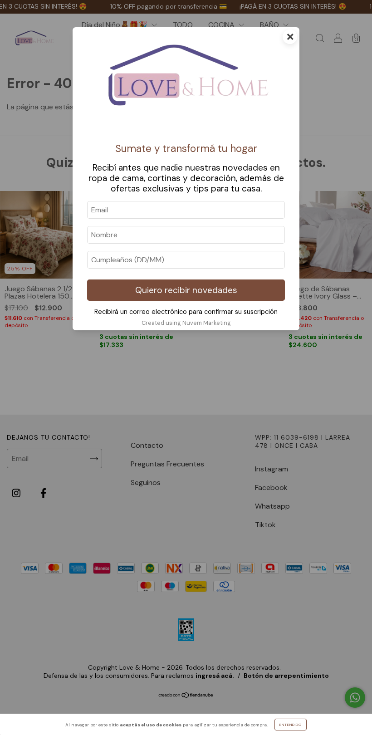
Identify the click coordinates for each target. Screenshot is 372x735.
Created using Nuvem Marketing (186, 323)
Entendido (290, 724)
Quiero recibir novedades (186, 290)
